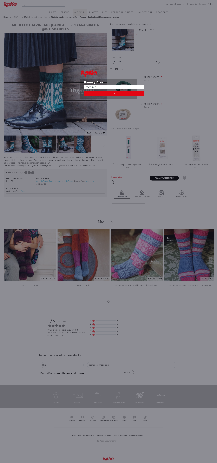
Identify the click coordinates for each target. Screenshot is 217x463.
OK (114, 94)
